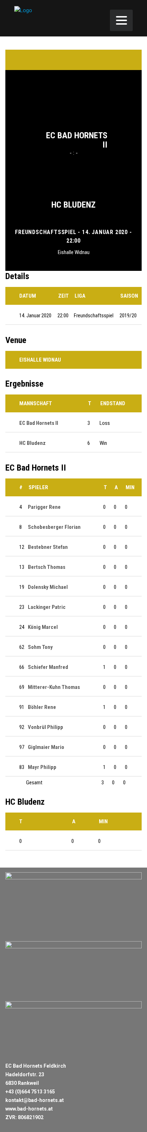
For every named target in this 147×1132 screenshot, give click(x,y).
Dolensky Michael (48, 587)
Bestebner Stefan (48, 547)
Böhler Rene (42, 707)
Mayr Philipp (42, 767)
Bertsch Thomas (46, 567)
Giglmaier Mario (46, 747)
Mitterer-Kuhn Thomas (54, 687)
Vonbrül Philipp (45, 727)
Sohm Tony (40, 647)
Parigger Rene (44, 507)
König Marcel (43, 627)
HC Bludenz (73, 205)
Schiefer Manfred (48, 667)
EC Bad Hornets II (76, 140)
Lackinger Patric (47, 607)
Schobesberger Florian (54, 527)
